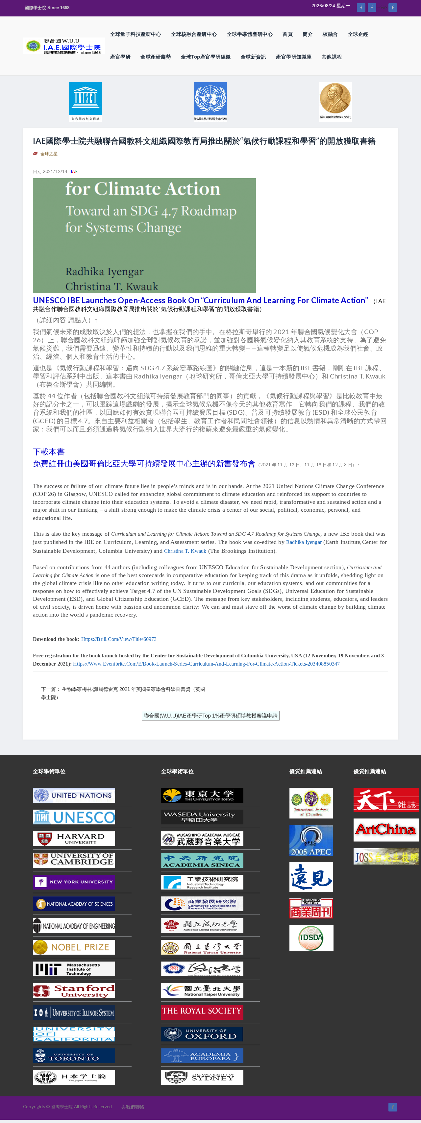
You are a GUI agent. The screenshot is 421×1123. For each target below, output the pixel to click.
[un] (74, 794)
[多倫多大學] (74, 1055)
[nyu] (74, 881)
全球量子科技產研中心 (135, 34)
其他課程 (332, 57)
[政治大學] (202, 968)
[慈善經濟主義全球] (392, 7)
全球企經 (358, 34)
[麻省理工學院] (74, 968)
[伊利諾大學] (74, 1011)
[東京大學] (202, 794)
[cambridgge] (74, 860)
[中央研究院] (202, 860)
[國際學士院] (64, 45)
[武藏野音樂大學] (202, 838)
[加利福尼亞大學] (74, 1033)
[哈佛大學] (74, 838)
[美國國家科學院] (74, 903)
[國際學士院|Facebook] (361, 7)
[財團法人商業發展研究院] (202, 903)
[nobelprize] (74, 946)
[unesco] (74, 816)
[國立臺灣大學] (202, 946)
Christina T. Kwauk (185, 551)
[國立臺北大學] (202, 990)
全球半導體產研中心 (250, 34)
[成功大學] (202, 925)
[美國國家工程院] (74, 925)
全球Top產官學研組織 (206, 57)
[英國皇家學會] (202, 1011)
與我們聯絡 (132, 1107)
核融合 (330, 34)
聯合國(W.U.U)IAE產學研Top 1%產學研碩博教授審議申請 (211, 716)
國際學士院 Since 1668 (47, 7)
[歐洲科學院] (202, 1055)
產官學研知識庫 (294, 57)
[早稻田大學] (202, 816)
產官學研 (120, 57)
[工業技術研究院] (202, 881)
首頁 (288, 34)
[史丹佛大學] (74, 990)
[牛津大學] (202, 1033)
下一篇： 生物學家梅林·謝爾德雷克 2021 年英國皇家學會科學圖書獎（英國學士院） (123, 693)
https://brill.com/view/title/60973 (119, 639)
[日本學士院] (74, 1077)
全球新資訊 (253, 57)
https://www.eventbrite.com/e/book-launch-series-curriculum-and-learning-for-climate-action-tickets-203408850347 (206, 664)
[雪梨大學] (202, 1077)
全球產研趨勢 (155, 57)
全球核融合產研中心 (194, 34)
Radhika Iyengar (304, 542)
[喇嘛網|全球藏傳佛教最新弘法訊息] (372, 7)
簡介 (308, 34)
